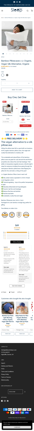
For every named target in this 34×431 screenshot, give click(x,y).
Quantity (3, 80)
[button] (17, 36)
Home (2, 17)
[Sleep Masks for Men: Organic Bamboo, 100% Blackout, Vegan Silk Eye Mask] (21, 308)
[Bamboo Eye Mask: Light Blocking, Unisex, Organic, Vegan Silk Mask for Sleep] (7, 308)
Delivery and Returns (7, 366)
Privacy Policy (5, 374)
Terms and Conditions (7, 372)
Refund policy (5, 380)
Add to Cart (17, 90)
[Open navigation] (2, 11)
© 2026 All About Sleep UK (14, 417)
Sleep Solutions (23, 417)
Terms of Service (6, 377)
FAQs (2, 369)
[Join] (25, 392)
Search (3, 363)
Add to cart (25, 126)
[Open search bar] (27, 11)
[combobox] (7, 122)
